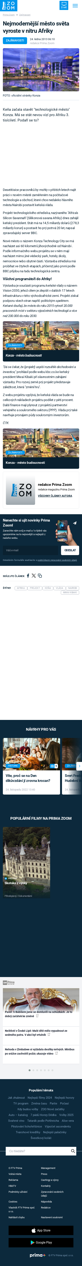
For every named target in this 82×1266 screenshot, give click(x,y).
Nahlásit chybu (17, 1217)
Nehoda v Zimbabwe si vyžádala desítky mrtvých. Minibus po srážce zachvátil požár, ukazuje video (39, 1051)
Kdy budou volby (28, 1109)
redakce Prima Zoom (42, 43)
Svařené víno (16, 1120)
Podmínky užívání (18, 1191)
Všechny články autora (55, 495)
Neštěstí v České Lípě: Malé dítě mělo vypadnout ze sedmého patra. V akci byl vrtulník (36, 1032)
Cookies (13, 1201)
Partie (53, 1103)
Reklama (13, 1180)
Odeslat (70, 550)
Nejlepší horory (64, 1097)
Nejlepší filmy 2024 (40, 1097)
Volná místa (15, 1174)
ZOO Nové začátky (52, 1109)
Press (44, 1174)
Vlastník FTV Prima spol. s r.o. (22, 1209)
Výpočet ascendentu (58, 1126)
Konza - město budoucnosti (24, 355)
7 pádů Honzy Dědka (43, 1115)
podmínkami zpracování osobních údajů (57, 560)
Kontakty (46, 1185)
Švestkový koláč (41, 1138)
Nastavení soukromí (52, 1217)
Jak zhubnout (16, 1097)
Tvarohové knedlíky (28, 1132)
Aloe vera (68, 1120)
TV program (20, 1103)
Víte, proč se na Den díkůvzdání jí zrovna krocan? (28, 778)
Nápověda (46, 1201)
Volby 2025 (66, 1115)
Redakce (46, 1207)
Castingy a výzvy (50, 1180)
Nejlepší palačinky (54, 1132)
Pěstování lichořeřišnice (26, 1126)
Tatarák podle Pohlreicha (43, 1120)
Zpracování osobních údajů (52, 1193)
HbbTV (12, 1185)
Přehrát (12, 878)
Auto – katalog (18, 1115)
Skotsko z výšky (16, 883)
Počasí (64, 1103)
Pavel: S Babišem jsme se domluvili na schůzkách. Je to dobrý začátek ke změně (38, 1014)
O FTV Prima (15, 1168)
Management (48, 1168)
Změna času (39, 1103)
